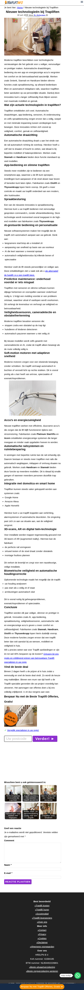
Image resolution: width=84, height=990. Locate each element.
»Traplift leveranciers (42, 918)
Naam (8, 865)
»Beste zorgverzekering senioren (42, 971)
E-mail (8, 873)
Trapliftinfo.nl (24, 3)
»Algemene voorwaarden (42, 946)
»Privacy (42, 934)
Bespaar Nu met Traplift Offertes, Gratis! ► (42, 986)
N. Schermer (40, 15)
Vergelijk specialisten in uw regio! (23, 730)
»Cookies (42, 938)
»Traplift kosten (42, 905)
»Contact (42, 930)
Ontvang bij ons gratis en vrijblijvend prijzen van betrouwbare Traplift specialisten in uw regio (31, 658)
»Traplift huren (42, 909)
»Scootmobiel (42, 914)
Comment (9, 840)
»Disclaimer (42, 942)
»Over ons (42, 922)
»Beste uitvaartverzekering (42, 967)
